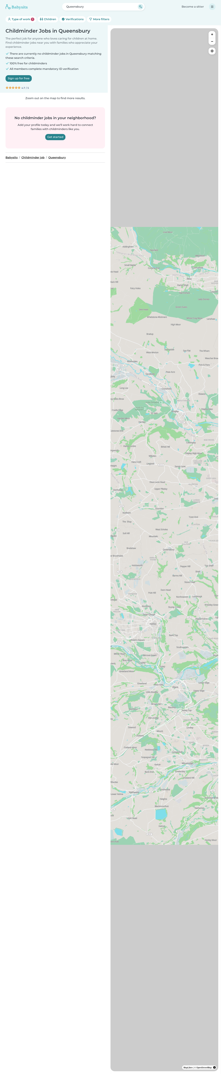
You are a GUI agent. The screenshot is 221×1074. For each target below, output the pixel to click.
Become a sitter (193, 6)
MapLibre (188, 1067)
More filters (100, 19)
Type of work (22, 19)
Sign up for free (19, 78)
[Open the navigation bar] (212, 6)
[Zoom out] (212, 41)
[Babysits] (17, 7)
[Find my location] (212, 51)
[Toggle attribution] (214, 1067)
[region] (164, 549)
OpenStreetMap (204, 1067)
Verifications (74, 19)
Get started (55, 137)
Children (49, 19)
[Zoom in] (212, 34)
